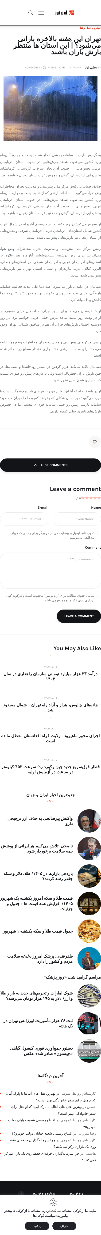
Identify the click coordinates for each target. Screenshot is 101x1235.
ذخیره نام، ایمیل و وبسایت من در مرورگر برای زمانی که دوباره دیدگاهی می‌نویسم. (52, 535)
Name (96, 507)
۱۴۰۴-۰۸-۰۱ (50, 760)
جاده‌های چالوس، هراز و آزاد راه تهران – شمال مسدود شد (50, 707)
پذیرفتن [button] (64, 1226)
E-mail (43, 507)
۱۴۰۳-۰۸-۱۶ (50, 667)
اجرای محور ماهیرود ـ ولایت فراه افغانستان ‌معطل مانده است (50, 738)
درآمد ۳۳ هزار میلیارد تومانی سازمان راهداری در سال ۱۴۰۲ (50, 676)
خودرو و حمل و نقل (90, 27)
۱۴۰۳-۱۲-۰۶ (50, 698)
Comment (93, 547)
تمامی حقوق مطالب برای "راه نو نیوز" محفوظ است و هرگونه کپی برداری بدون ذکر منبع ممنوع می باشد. (50, 598)
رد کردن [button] (37, 1226)
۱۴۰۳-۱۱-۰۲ (50, 729)
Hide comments (54, 465)
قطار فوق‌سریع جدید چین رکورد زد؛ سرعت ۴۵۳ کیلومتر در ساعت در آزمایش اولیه (50, 769)
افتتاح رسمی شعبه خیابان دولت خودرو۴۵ (42, 1133)
